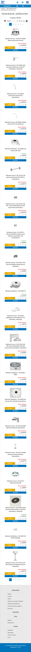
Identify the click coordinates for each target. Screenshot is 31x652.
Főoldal (3, 8)
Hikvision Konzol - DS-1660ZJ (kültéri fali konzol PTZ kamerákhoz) (15, 123)
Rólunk (9, 598)
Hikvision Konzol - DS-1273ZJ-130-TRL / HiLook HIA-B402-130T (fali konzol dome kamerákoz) (15, 205)
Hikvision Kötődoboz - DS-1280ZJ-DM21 (15, 373)
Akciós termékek (12, 635)
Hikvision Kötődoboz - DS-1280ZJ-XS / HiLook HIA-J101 (15, 149)
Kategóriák (10, 630)
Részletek (15, 50)
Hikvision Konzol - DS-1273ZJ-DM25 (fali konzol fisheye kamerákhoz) (15, 426)
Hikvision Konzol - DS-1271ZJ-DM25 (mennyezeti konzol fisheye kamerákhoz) (15, 454)
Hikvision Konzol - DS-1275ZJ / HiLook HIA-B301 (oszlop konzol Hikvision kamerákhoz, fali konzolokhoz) (15, 235)
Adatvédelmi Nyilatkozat (13, 603)
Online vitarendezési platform (15, 606)
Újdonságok (10, 632)
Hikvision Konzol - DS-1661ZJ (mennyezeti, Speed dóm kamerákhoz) (15, 95)
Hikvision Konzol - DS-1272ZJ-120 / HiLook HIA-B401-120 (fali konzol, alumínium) (16, 264)
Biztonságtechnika (11, 8)
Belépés (10, 620)
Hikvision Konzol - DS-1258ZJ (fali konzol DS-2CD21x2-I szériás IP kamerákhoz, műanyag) (15, 67)
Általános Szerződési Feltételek (15, 601)
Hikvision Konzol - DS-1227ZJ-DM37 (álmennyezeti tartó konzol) (15, 39)
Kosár (9, 637)
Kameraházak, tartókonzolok (8, 10)
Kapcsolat (10, 608)
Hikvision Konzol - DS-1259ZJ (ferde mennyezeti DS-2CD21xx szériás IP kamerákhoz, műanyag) (15, 509)
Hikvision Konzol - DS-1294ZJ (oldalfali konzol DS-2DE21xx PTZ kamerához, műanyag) (15, 317)
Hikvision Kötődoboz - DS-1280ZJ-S (15, 291)
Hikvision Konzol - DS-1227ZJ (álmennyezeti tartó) (15, 481)
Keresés (10, 596)
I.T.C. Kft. (18, 647)
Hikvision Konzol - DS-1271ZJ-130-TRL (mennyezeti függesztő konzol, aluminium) (15, 564)
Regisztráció (11, 622)
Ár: (20, 45)
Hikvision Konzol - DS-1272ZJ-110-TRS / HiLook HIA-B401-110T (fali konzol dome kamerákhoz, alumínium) (15, 346)
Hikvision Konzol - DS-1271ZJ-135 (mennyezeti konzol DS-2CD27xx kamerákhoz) (15, 177)
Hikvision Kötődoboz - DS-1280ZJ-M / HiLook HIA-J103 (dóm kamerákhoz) (15, 400)
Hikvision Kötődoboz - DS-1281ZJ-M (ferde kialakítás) (15, 537)
